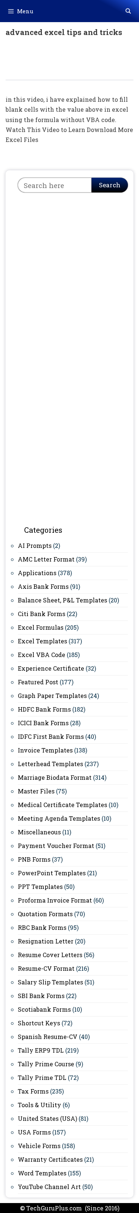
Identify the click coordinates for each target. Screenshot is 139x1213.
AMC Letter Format (46, 559)
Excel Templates (42, 641)
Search (109, 185)
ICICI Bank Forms (43, 723)
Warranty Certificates (50, 1159)
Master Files (36, 791)
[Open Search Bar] (128, 11)
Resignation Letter (45, 941)
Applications (37, 573)
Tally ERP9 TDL (41, 1050)
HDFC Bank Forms (44, 709)
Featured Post (38, 682)
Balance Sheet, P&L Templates (62, 600)
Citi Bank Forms (41, 614)
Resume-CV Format (46, 968)
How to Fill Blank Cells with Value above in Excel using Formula (65, 62)
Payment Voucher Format (56, 845)
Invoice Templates (45, 750)
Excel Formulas (40, 627)
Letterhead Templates (50, 764)
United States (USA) (47, 1118)
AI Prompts (35, 545)
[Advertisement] (69, 273)
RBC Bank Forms (42, 927)
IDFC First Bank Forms (51, 736)
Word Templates (42, 1173)
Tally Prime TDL (42, 1077)
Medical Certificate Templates (62, 805)
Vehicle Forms (39, 1146)
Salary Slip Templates (50, 982)
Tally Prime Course (46, 1064)
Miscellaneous (39, 832)
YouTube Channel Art (49, 1187)
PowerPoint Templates (52, 873)
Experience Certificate (51, 668)
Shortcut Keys (39, 1023)
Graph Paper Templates (52, 695)
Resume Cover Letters (50, 955)
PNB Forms (34, 859)
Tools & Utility (39, 1105)
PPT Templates (40, 886)
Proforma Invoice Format (55, 900)
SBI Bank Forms (41, 996)
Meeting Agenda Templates (59, 818)
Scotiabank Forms (44, 1009)
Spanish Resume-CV (47, 1036)
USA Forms (34, 1132)
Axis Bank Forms (43, 586)
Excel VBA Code (41, 654)
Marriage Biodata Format (55, 777)
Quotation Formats (45, 914)
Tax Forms (33, 1091)
